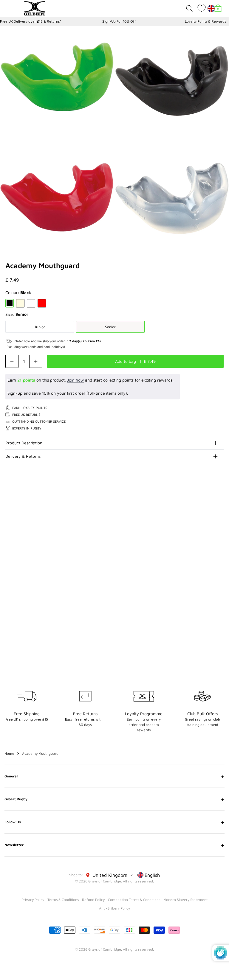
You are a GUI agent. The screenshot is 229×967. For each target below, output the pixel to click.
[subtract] (11, 361)
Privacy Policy (32, 899)
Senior (110, 326)
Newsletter (114, 845)
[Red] (42, 303)
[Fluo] (31, 303)
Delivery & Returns (23, 456)
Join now (75, 379)
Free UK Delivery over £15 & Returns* (30, 21)
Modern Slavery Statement (185, 899)
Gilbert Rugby (114, 799)
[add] (35, 361)
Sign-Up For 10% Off (119, 21)
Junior (39, 326)
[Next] (219, 506)
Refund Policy (93, 899)
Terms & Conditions (63, 899)
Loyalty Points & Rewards (205, 21)
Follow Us (114, 822)
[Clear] (20, 303)
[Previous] (207, 506)
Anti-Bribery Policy (114, 908)
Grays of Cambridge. (105, 881)
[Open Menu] (117, 8)
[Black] (9, 303)
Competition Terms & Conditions (134, 899)
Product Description (23, 442)
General (114, 776)
